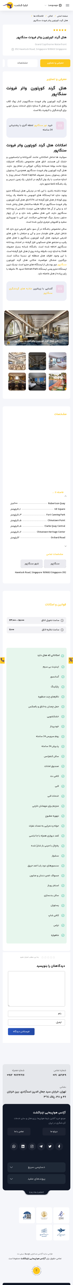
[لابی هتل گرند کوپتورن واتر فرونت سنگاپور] (37, 361)
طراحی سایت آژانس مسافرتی (41, 1254)
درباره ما (54, 1131)
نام (59, 1014)
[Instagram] (32, 1146)
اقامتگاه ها (38, 16)
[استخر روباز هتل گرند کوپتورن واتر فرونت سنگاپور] (57, 382)
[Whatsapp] (14, 1146)
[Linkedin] (23, 1146)
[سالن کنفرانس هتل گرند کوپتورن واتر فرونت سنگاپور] (17, 382)
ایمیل (58, 1022)
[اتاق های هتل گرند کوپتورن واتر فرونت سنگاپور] (57, 361)
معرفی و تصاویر (55, 63)
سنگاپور (62, 265)
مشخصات (22, 63)
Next (8, 327)
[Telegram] (41, 1146)
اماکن (50, 16)
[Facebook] (59, 1146)
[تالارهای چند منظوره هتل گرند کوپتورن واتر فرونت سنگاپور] (17, 361)
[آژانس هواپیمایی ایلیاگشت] (15, 6)
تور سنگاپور (40, 125)
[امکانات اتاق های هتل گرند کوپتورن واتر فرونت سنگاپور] (37, 382)
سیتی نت (20, 1254)
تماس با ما (19, 1131)
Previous (64, 327)
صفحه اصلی (62, 16)
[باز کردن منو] (67, 4)
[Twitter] (50, 1146)
